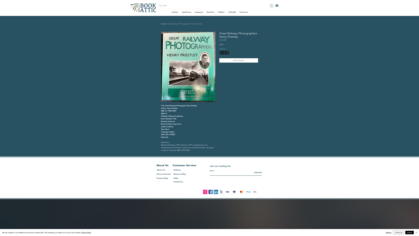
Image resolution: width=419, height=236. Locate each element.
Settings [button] (388, 232)
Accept (409, 232)
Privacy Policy (86, 232)
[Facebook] (210, 192)
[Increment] (227, 53)
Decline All (398, 232)
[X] (221, 192)
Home (163, 24)
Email (212, 170)
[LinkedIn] (216, 192)
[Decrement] (221, 53)
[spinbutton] (224, 53)
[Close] (416, 232)
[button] (271, 6)
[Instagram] (205, 192)
